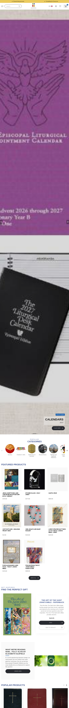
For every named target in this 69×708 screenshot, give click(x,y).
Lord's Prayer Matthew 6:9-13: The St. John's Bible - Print (57, 530)
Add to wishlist (51, 627)
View (50, 622)
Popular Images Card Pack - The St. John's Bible (10, 567)
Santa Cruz (53, 493)
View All (33, 578)
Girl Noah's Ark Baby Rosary (33, 529)
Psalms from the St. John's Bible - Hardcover (32, 567)
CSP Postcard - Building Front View (11, 529)
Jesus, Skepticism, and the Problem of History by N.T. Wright (11, 494)
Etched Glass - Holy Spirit (32, 493)
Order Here (18, 671)
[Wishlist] (60, 6)
